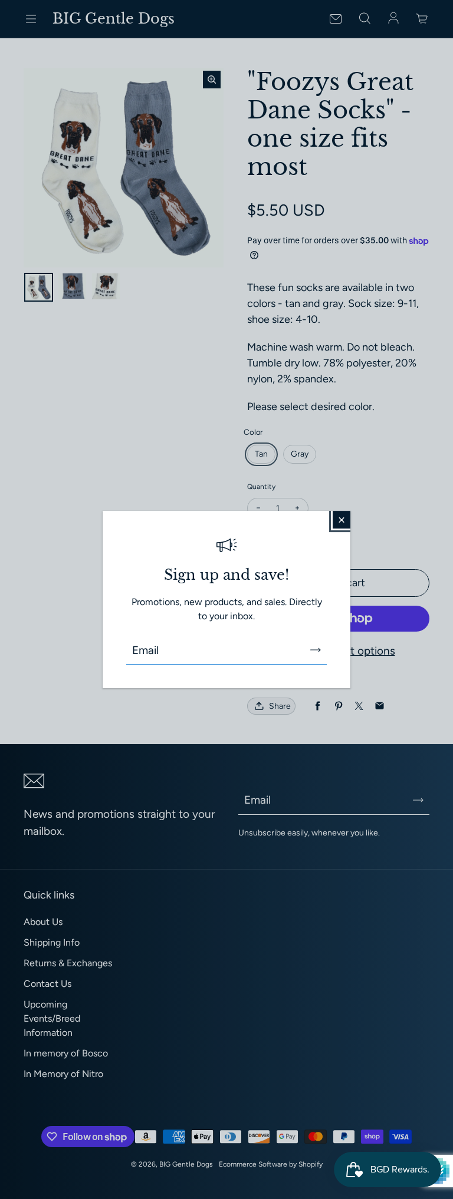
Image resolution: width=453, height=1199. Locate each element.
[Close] (341, 520)
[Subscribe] (315, 650)
